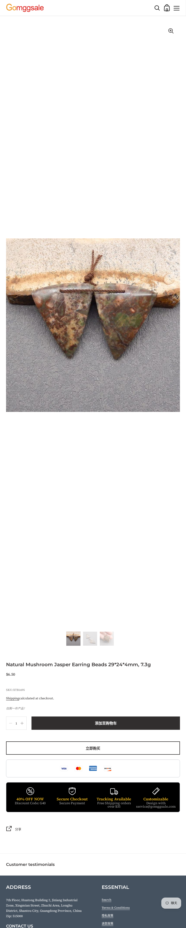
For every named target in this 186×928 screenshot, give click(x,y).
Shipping (12, 698)
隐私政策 (107, 916)
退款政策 (107, 924)
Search (106, 900)
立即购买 (93, 748)
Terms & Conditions (116, 908)
